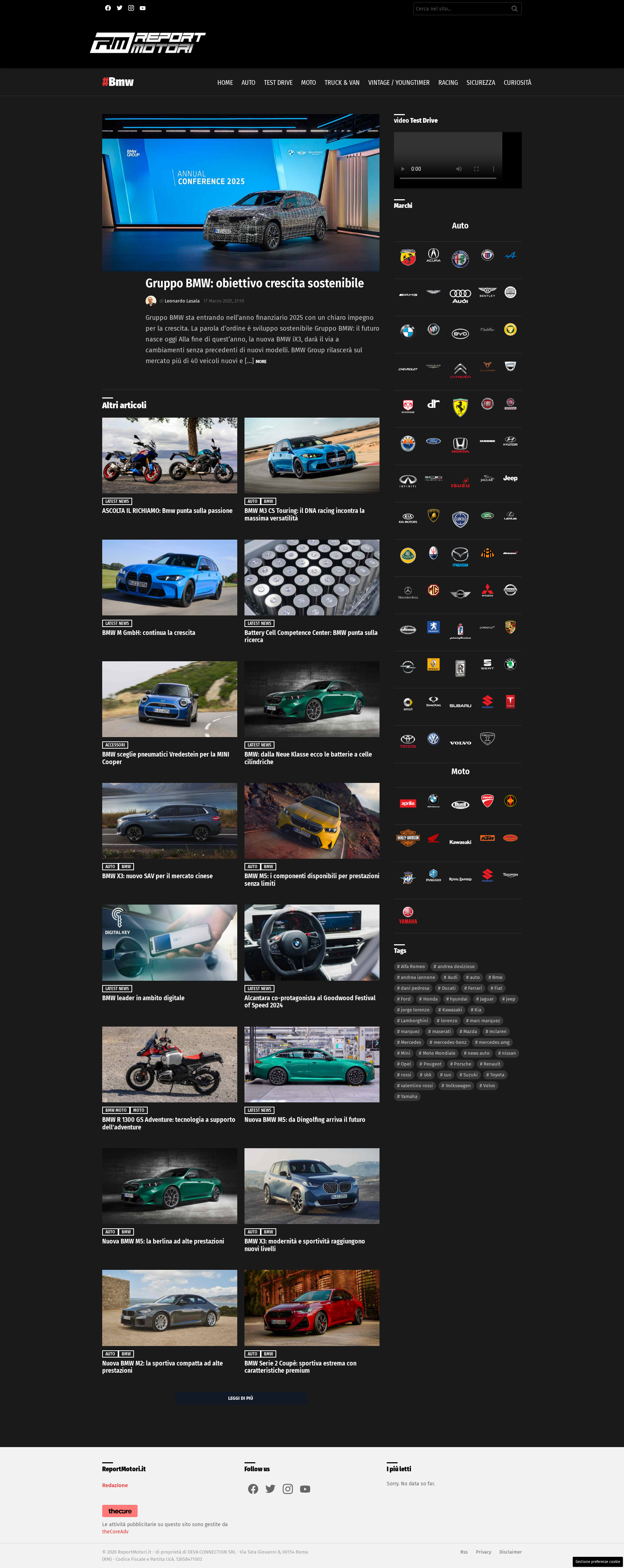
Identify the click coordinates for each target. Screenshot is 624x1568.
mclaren (498, 1031)
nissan (509, 1053)
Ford (406, 999)
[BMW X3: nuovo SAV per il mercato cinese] (169, 821)
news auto (479, 1053)
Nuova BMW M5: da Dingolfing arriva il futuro (304, 1120)
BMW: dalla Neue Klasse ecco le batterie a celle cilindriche (308, 758)
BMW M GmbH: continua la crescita (148, 633)
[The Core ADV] (120, 1517)
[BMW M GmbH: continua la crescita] (169, 577)
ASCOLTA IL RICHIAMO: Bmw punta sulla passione (167, 511)
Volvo (489, 1085)
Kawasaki (452, 1009)
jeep (510, 999)
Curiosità (517, 83)
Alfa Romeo (413, 966)
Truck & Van (342, 83)
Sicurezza (481, 83)
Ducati (449, 988)
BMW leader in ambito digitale (143, 998)
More (261, 361)
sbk (428, 1074)
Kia (477, 1009)
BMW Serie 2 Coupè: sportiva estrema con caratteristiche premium (300, 1367)
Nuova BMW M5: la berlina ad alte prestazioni (163, 1241)
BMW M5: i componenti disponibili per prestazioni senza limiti (312, 880)
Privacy (483, 1552)
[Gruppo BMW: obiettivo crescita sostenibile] (241, 192)
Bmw (268, 501)
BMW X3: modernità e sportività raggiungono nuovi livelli (304, 1245)
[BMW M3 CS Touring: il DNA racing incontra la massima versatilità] (312, 455)
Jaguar (487, 999)
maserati (441, 1031)
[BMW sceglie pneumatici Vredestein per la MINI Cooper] (169, 699)
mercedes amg (494, 1042)
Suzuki (470, 1074)
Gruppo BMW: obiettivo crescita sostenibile (255, 283)
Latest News (117, 501)
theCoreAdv (115, 1532)
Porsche (462, 1064)
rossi (406, 1074)
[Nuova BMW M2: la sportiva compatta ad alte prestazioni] (169, 1308)
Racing (448, 83)
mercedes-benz (450, 1042)
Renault (492, 1064)
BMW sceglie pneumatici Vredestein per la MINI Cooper (165, 758)
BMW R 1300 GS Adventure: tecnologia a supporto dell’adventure (168, 1123)
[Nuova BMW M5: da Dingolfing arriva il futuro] (312, 1064)
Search (514, 10)
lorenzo (449, 1020)
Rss (464, 1552)
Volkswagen (458, 1085)
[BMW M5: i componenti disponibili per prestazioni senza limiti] (312, 821)
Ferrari (475, 988)
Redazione (115, 1485)
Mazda (470, 1031)
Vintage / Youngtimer (399, 83)
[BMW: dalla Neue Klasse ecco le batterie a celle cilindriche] (312, 699)
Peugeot (433, 1064)
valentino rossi (417, 1085)
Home (225, 83)
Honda (430, 999)
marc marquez (485, 1020)
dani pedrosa (415, 988)
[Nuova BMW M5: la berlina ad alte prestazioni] (169, 1186)
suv (447, 1074)
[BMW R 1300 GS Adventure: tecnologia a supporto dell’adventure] (169, 1064)
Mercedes (411, 1042)
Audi (453, 977)
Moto (308, 83)
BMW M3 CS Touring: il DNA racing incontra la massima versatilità (304, 514)
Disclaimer (510, 1552)
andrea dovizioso (456, 966)
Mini (405, 1053)
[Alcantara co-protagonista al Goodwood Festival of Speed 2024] (312, 942)
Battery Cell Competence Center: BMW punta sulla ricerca (311, 636)
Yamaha (409, 1096)
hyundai (459, 999)
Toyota (497, 1074)
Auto (248, 83)
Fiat (498, 988)
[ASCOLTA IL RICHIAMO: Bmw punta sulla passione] (169, 455)
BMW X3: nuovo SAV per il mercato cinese (157, 876)
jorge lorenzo (415, 1009)
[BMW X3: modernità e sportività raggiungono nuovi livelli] (312, 1186)
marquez (410, 1031)
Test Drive (278, 83)
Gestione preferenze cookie (598, 1562)
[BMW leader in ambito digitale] (169, 942)
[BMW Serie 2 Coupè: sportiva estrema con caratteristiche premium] (312, 1308)
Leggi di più (240, 1398)
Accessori (115, 745)
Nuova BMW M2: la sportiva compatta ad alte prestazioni (162, 1367)
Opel (406, 1064)
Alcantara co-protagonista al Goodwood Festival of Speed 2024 (310, 1002)
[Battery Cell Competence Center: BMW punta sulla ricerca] (312, 577)
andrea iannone (418, 977)
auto (475, 977)
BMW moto (116, 1110)
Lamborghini (414, 1020)
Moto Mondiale (439, 1053)
